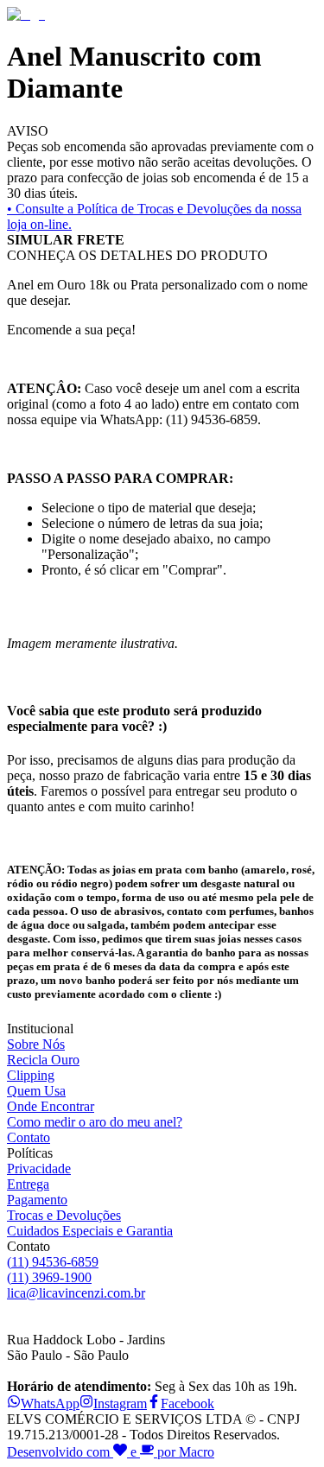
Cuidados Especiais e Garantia (90, 1230)
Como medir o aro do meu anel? (94, 1122)
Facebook (187, 1403)
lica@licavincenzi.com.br (76, 1293)
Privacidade (39, 1168)
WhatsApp (50, 1403)
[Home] (26, 14)
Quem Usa (36, 1090)
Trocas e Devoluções (64, 1215)
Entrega (28, 1184)
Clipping (30, 1075)
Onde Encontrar (50, 1106)
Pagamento (37, 1199)
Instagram (120, 1403)
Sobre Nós (36, 1044)
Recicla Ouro (43, 1059)
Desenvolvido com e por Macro (110, 1452)
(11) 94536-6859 (52, 1261)
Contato (28, 1137)
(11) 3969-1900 (49, 1277)
